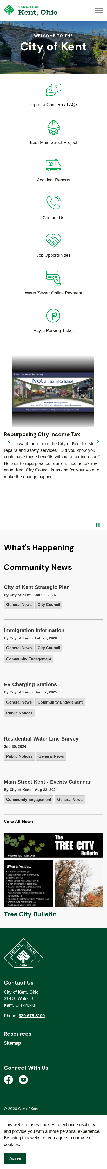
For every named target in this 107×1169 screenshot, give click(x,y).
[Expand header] (99, 10)
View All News (18, 821)
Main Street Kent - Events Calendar (47, 782)
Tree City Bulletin (30, 914)
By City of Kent (17, 595)
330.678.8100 (32, 1015)
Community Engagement (28, 659)
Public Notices (19, 713)
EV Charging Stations (30, 684)
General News (19, 604)
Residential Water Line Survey (41, 739)
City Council (49, 604)
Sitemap (12, 1043)
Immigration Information (34, 630)
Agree (15, 1158)
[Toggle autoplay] (98, 525)
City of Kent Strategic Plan (37, 587)
